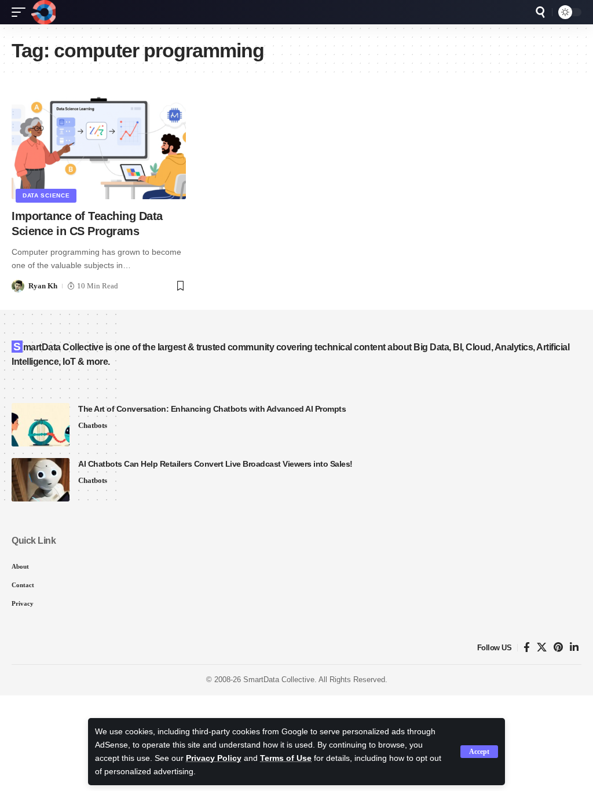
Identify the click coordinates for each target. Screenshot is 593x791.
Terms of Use (286, 758)
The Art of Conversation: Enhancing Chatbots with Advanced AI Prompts (212, 408)
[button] (479, 751)
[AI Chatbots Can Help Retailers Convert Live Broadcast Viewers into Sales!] (40, 479)
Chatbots (92, 425)
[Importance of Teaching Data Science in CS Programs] (99, 146)
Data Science (46, 195)
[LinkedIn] (574, 647)
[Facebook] (527, 647)
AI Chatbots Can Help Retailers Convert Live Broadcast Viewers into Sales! (215, 463)
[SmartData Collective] (43, 12)
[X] (542, 647)
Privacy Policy (213, 758)
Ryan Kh (42, 285)
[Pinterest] (558, 647)
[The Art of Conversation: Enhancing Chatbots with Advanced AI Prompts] (40, 424)
